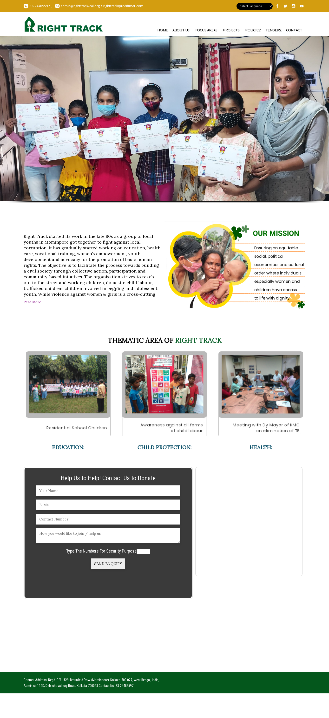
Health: (261, 447)
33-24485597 (39, 6)
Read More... (33, 302)
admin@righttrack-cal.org (80, 6)
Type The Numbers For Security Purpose (101, 551)
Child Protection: (165, 447)
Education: (68, 447)
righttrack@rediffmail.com (123, 6)
